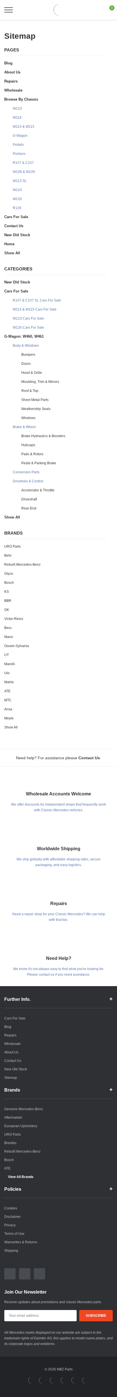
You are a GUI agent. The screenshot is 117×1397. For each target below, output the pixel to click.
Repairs (11, 81)
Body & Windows (26, 346)
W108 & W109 (24, 172)
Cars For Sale (16, 217)
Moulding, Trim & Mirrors (40, 382)
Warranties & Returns (20, 1242)
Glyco (8, 574)
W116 (17, 118)
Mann (8, 637)
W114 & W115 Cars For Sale (35, 309)
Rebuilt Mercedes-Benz (22, 565)
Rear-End (28, 508)
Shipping (11, 1251)
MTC (8, 700)
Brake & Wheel (24, 427)
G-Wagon (20, 136)
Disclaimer (12, 1217)
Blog (8, 63)
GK (6, 610)
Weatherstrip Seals (36, 409)
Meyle (9, 718)
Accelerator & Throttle (38, 490)
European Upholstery (20, 1126)
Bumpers (28, 355)
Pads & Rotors (32, 454)
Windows (28, 418)
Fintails (18, 145)
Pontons (19, 154)
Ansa (8, 709)
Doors (26, 364)
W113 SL (20, 181)
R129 (17, 208)
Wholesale (13, 90)
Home (9, 244)
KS (6, 592)
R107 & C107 (23, 163)
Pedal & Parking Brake (38, 463)
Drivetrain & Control (28, 481)
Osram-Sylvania (16, 646)
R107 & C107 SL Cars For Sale (37, 300)
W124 (17, 190)
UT (6, 655)
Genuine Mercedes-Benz (23, 1109)
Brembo (10, 1143)
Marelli (9, 664)
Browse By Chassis (21, 99)
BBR (7, 601)
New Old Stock (17, 235)
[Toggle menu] (8, 10)
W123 (17, 108)
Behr (8, 556)
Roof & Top (29, 391)
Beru (8, 628)
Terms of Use (14, 1234)
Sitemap (10, 1078)
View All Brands (21, 1177)
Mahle (9, 682)
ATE (7, 691)
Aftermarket (13, 1118)
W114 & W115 (23, 127)
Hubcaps (28, 445)
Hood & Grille (31, 373)
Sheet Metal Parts (35, 400)
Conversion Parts (26, 472)
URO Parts (12, 546)
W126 (17, 199)
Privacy (10, 1225)
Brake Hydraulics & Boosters (43, 436)
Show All (12, 253)
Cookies (10, 1208)
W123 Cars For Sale (28, 318)
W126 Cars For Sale (28, 327)
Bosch (9, 583)
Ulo (7, 673)
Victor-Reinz (13, 619)
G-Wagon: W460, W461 (24, 336)
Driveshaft (29, 499)
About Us (12, 72)
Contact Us (13, 226)
